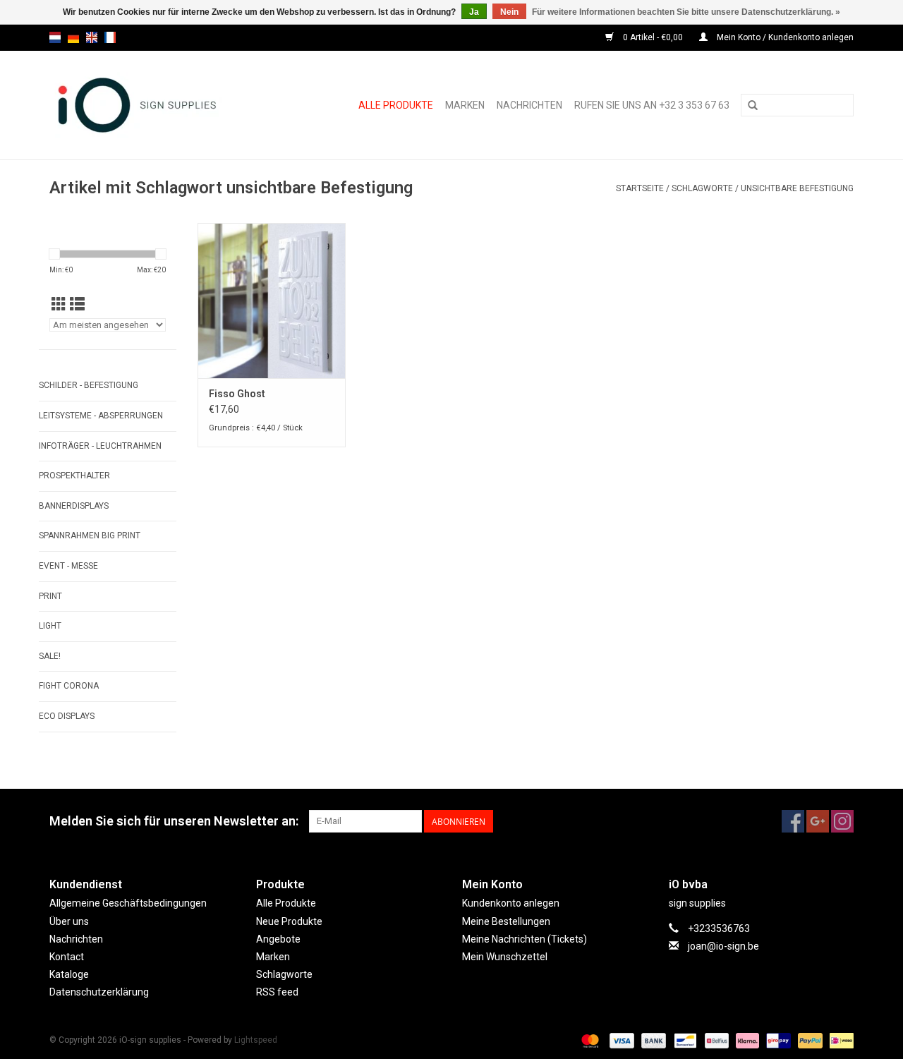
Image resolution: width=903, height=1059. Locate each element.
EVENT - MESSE (68, 566)
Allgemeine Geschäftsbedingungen (128, 903)
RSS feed (277, 992)
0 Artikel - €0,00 (653, 37)
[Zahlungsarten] (589, 1041)
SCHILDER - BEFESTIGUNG (88, 385)
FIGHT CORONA (69, 686)
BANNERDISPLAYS (74, 506)
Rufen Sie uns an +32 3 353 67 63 (651, 105)
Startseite (640, 188)
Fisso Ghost (237, 393)
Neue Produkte (289, 921)
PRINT (50, 596)
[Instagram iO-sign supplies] (842, 821)
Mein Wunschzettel (504, 956)
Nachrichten (529, 105)
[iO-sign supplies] (152, 105)
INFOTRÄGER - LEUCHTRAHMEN (100, 446)
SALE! (50, 656)
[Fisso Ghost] (272, 300)
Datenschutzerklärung (99, 992)
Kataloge (69, 974)
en (91, 37)
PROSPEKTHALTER (74, 475)
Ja (474, 12)
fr (110, 37)
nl (55, 37)
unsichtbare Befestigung (797, 188)
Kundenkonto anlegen (510, 903)
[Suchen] (753, 106)
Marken (465, 105)
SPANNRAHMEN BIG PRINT (89, 535)
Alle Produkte (395, 105)
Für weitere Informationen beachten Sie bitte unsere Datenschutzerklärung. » (686, 12)
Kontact (66, 956)
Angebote (278, 939)
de (73, 37)
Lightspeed (255, 1040)
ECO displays (67, 716)
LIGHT (50, 626)
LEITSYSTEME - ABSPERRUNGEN (101, 415)
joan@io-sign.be (723, 946)
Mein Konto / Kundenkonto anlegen (784, 37)
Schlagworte (702, 188)
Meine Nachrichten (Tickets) (524, 939)
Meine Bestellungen (506, 921)
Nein (509, 12)
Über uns (69, 921)
